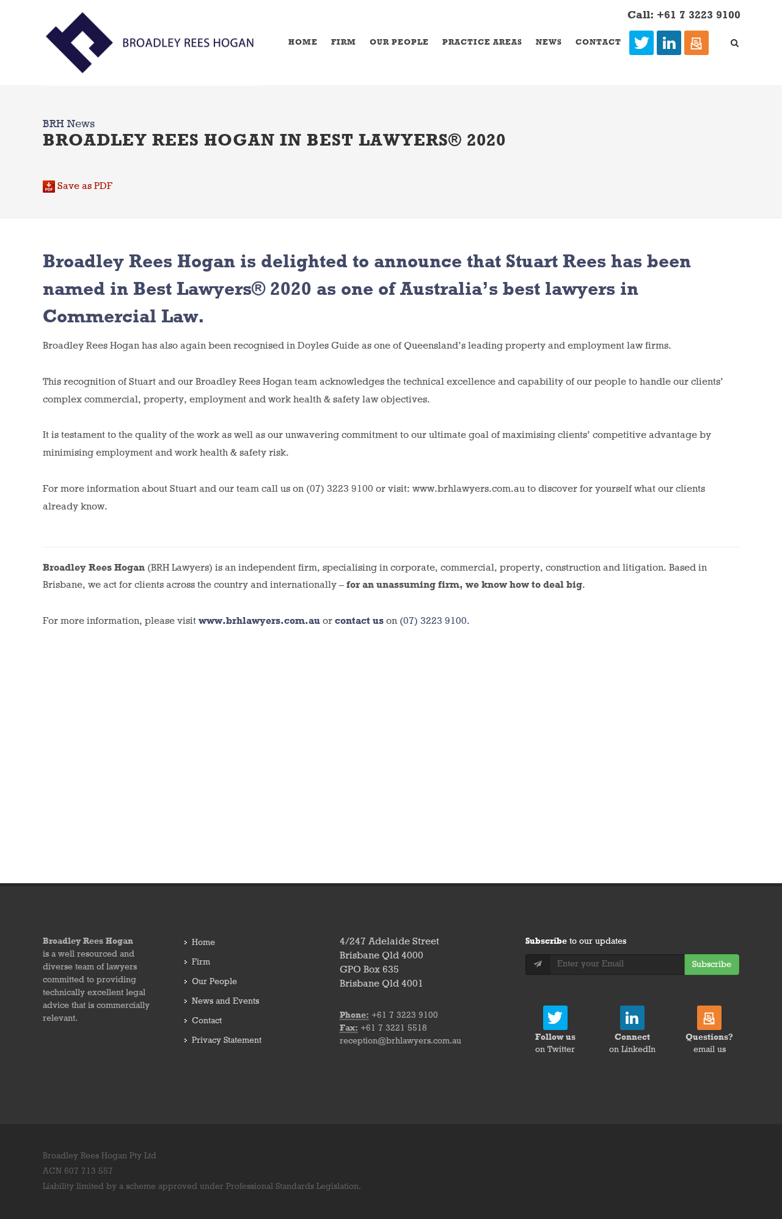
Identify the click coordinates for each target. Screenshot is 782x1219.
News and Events (225, 1001)
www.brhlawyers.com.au (259, 621)
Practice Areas (482, 42)
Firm (343, 42)
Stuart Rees (556, 262)
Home (303, 42)
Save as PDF (83, 186)
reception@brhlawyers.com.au (400, 1041)
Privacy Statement (226, 1040)
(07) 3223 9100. (435, 621)
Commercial (99, 317)
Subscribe (711, 964)
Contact (598, 42)
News (549, 42)
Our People (399, 42)
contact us (359, 621)
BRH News (69, 124)
